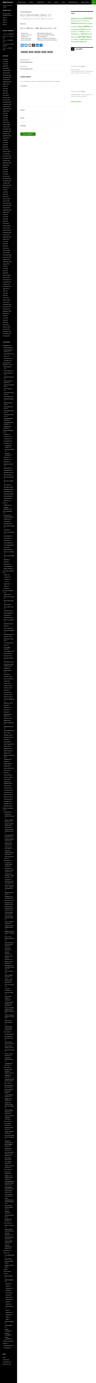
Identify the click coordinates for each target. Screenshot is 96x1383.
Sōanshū (6, 772)
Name (22, 110)
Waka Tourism (85, 2)
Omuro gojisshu (8, 542)
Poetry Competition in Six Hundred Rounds (9, 1200)
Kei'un (44, 52)
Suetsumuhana (9, 1306)
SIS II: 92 (5, 20)
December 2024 (7, 102)
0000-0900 (6, 812)
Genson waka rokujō (9, 526)
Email (22, 118)
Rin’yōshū (6, 547)
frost (89, 20)
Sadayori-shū (7, 718)
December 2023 (7, 129)
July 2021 (5, 189)
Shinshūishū (7, 485)
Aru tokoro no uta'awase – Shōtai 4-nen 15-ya (9, 875)
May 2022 (5, 171)
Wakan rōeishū (7, 568)
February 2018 (6, 275)
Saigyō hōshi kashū (8, 726)
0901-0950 (6, 860)
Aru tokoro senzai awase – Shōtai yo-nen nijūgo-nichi (9, 886)
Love (86, 26)
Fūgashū (6, 434)
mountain (88, 29)
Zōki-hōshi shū (7, 806)
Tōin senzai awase (9, 984)
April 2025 (5, 93)
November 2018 (7, 257)
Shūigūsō (6, 559)
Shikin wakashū (7, 750)
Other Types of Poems (8, 571)
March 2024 (6, 122)
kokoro (80, 26)
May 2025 (5, 90)
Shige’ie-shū (7, 746)
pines (85, 31)
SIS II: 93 (5, 17)
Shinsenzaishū (7, 474)
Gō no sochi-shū (8, 628)
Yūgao (7, 1317)
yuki (85, 41)
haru (77, 23)
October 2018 (6, 259)
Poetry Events (7, 358)
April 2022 (5, 174)
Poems (56, 2)
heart (82, 23)
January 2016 (6, 329)
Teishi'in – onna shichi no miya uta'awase (8, 980)
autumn (88, 18)
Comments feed (7, 1362)
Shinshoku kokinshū (9, 477)
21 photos (83, 66)
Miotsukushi (9, 1299)
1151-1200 (6, 1169)
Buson (6, 579)
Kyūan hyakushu (8, 396)
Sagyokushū (7, 720)
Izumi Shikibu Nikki (9, 1255)
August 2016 (6, 313)
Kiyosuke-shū (7, 676)
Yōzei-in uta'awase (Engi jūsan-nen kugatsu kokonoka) (9, 1009)
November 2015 (7, 333)
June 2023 (5, 142)
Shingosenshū (7, 468)
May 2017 (5, 295)
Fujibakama (8, 1288)
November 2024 (7, 104)
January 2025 (6, 99)
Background (21, 2)
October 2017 (6, 284)
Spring (50, 52)
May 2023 (5, 144)
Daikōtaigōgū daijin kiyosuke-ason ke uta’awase (9, 1183)
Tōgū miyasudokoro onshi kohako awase (9, 852)
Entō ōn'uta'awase (9, 1225)
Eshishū (6, 626)
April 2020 (5, 221)
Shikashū (6, 461)
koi (77, 26)
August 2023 (6, 138)
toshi (78, 39)
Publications (7, 505)
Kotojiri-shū (7, 683)
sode (73, 37)
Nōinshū (6, 705)
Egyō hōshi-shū (7, 623)
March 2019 (6, 248)
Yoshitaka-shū (7, 803)
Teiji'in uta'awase (9, 971)
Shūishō (6, 562)
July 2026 (5, 59)
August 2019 (6, 239)
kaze (74, 27)
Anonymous (78, 18)
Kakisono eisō (7, 653)
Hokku (5, 575)
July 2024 (5, 113)
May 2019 (5, 243)
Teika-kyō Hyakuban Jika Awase (8, 1246)
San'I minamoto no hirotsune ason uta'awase (9, 1153)
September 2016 (7, 311)
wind (72, 41)
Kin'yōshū (6, 443)
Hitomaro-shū (7, 636)
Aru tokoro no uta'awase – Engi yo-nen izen (9, 870)
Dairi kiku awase (9, 900)
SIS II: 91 (5, 22)
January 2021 (6, 201)
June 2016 (5, 318)
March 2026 (6, 68)
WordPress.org (7, 1364)
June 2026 (5, 61)
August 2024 (6, 111)
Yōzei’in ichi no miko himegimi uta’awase (8, 1028)
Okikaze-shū (7, 707)
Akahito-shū (7, 594)
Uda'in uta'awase (9, 992)
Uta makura (7, 360)
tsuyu (86, 39)
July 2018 (5, 266)
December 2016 (7, 304)
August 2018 (6, 264)
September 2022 (7, 162)
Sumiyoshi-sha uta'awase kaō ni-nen (9, 1207)
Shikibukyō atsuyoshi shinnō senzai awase (9, 967)
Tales (5, 1273)
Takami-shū (7, 785)
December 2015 (7, 331)
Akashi (7, 1286)
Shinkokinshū (7, 472)
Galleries (78, 49)
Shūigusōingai (7, 763)
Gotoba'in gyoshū (8, 634)
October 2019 (6, 234)
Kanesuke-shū (7, 655)
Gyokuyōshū (7, 441)
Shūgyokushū (7, 759)
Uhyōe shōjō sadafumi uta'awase (8, 998)
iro (71, 26)
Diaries (5, 1253)
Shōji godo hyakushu (9, 399)
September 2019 (7, 237)
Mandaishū (6, 540)
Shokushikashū (7, 496)
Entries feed (6, 1359)
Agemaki (8, 1283)
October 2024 (6, 106)
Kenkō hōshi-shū (8, 662)
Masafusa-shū (7, 685)
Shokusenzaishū (8, 494)
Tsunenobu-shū (8, 790)
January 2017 (6, 302)
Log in (4, 1357)
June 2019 (5, 241)
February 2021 (6, 198)
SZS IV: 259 (11, 34)
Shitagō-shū (7, 753)
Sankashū (6, 739)
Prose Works (6, 1250)
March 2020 (6, 223)
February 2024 (6, 124)
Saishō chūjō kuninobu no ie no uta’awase (9, 1111)
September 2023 (7, 135)
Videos (4, 1343)
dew (86, 21)
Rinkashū (6, 712)
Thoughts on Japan (7, 1341)
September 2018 (7, 261)
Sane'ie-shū (7, 732)
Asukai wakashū (8, 613)
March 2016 (6, 324)
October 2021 (6, 183)
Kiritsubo (8, 1295)
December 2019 (7, 230)
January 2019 (6, 252)
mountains (74, 31)
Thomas (38, 18)
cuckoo (82, 21)
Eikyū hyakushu (8, 366)
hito (85, 23)
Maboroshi (8, 1297)
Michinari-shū (7, 688)
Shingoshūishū (7, 470)
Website (23, 125)
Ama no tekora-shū (8, 607)
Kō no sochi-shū (8, 679)
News (4, 503)
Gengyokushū (7, 523)
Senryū (5, 588)
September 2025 (7, 81)
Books (31, 2)
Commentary (40, 2)
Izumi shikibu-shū (8, 651)
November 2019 (7, 232)
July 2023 (5, 140)
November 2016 (7, 306)
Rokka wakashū (7, 549)
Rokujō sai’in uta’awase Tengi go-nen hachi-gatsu (9, 1104)
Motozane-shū (7, 696)
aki (72, 18)
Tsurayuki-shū (7, 792)
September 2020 (7, 210)
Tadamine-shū (7, 777)
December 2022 (7, 156)
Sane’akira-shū (7, 735)
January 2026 (6, 72)
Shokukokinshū (7, 491)
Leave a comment (48, 18)
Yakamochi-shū (7, 794)
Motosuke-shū (7, 694)
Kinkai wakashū (7, 670)
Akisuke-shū (7, 604)
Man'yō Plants (7, 354)
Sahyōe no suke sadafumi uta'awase (8, 957)
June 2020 (5, 216)
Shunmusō (6, 770)
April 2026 (5, 66)
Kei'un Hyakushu (25, 12)
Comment (24, 86)
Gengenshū (7, 521)
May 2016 (5, 320)
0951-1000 (6, 1032)
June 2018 (5, 268)
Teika (75, 39)
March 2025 (6, 95)
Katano (37, 52)
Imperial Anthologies (8, 430)
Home (49, 2)
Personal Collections (8, 590)
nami (78, 31)
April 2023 (5, 147)
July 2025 (5, 86)
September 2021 (7, 185)
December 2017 (7, 279)
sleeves (84, 34)
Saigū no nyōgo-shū (8, 722)
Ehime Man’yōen (76, 94)
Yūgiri (7, 1319)
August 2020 (6, 212)
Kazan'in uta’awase (9, 1050)
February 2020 (6, 225)
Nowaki (7, 1301)
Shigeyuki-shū (7, 748)
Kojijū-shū (6, 681)
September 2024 (7, 108)
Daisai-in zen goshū (8, 619)
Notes (5, 356)
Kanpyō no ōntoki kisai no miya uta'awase (9, 825)
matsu (91, 26)
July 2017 (5, 291)
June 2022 (5, 169)
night (81, 31)
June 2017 (5, 293)
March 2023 (6, 149)
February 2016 (6, 327)
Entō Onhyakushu (8, 373)
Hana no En (8, 1292)
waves (90, 39)
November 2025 (7, 77)
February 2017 (6, 300)
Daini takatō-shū (8, 617)
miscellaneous (75, 29)
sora (76, 37)
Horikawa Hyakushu (9, 377)
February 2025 (6, 97)
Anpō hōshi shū (7, 610)
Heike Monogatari (9, 1321)
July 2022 (5, 167)
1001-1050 (6, 1067)
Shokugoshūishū (8, 489)
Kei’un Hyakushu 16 (26, 61)
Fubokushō (6, 519)
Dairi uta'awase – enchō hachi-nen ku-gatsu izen (9, 908)
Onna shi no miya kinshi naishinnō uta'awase (9, 944)
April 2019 (5, 246)
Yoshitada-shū (7, 801)
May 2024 (5, 117)
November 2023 (7, 131)
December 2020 (7, 203)
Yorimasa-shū (7, 797)
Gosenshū (6, 436)
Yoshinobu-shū (7, 799)
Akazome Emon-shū (9, 596)
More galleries (76, 101)
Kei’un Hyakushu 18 (26, 68)
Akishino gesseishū (9, 600)
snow (90, 34)
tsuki (82, 39)
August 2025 (6, 84)
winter (76, 41)
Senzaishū (6, 459)
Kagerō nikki (8, 1259)
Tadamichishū (7, 775)
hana (31, 52)
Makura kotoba (7, 347)
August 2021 (6, 187)
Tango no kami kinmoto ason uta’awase (9, 1117)
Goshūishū (6, 438)
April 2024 (5, 120)
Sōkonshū (6, 564)
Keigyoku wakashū (8, 658)
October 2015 (6, 336)
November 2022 (7, 158)
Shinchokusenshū (8, 464)
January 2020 (6, 228)
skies (79, 34)
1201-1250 (6, 1223)
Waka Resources (73, 2)
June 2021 (5, 192)
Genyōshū (6, 530)
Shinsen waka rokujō (9, 555)
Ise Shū (5, 645)
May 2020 (5, 219)
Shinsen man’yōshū (9, 551)
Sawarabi (8, 1304)
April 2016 (5, 322)
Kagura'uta (6, 583)
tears (72, 39)
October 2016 (6, 309)
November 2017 (7, 282)
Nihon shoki (7, 1271)
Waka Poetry (8, 2)
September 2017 (7, 286)
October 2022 (6, 160)
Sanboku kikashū (8, 730)
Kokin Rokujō (7, 536)
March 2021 (6, 196)
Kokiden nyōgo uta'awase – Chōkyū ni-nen (8, 1071)
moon (82, 29)
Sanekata (74, 34)
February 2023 (6, 151)
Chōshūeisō (7, 615)
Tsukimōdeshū (7, 566)
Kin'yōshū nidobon (9, 449)
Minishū (6, 690)
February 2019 (6, 250)
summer (88, 37)
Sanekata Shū (7, 737)
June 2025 (5, 88)
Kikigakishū (6, 668)
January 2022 (6, 176)
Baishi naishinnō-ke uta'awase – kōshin (9, 1091)
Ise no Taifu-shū (8, 643)
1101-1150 (6, 1121)
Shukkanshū (7, 766)
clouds (78, 21)
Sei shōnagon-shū (8, 744)
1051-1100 (6, 1083)
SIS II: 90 (5, 24)
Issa (6, 581)
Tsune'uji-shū (7, 788)
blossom (24, 52)
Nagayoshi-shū (7, 703)
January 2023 (6, 153)
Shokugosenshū (8, 487)
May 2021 (5, 194)
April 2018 (5, 273)
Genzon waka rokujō (9, 532)
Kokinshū (6, 457)
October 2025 (6, 79)
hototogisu (90, 23)
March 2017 (6, 297)
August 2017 (6, 288)
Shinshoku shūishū (8, 481)
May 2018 (5, 270)
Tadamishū (6, 779)
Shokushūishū (7, 498)
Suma (7, 1310)
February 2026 (6, 70)
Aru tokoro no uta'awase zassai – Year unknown (9, 881)
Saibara (5, 586)
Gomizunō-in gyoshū (9, 630)
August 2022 (6, 165)
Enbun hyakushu (8, 370)
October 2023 (6, 133)
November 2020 (7, 205)
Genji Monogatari (9, 1279)
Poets (63, 2)
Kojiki (5, 1269)
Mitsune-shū (7, 692)
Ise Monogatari (8, 1325)
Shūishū (6, 500)
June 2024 (5, 115)
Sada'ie (88, 31)
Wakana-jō (8, 1314)
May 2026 (5, 63)
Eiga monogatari (9, 1276)
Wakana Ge (8, 1312)
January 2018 (6, 277)
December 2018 (7, 255)
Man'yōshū (6, 538)
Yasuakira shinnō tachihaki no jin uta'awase (9, 1003)
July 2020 (5, 214)
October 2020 (6, 207)
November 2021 (7, 180)
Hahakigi (8, 1290)
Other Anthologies (7, 511)
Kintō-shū (6, 674)
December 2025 (7, 75)
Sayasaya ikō (7, 741)
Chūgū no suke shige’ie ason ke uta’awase (9, 1177)
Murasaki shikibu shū (9, 699)
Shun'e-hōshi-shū (8, 768)
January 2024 (6, 126)
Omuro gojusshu (8, 545)
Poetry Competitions (8, 808)
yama (82, 41)
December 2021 (7, 178)
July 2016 (5, 315)
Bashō (6, 577)
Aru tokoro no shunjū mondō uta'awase (8, 864)
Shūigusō (6, 761)
